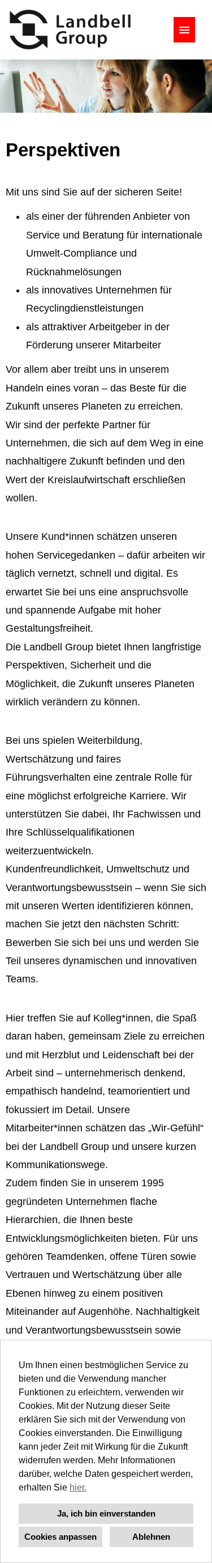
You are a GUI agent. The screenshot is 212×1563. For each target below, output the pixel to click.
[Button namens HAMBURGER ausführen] (184, 29)
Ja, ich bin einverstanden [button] (106, 1513)
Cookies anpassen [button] (60, 1536)
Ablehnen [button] (151, 1536)
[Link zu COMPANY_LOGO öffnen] (70, 29)
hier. (78, 1487)
